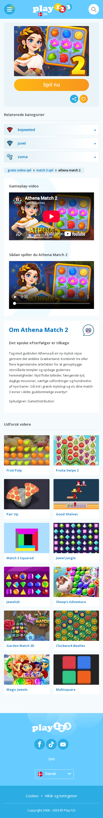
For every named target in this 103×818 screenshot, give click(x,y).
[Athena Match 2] (51, 51)
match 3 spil (44, 170)
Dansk (50, 773)
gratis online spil (19, 170)
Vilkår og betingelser (61, 795)
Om (51, 759)
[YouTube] (63, 744)
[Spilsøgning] (93, 9)
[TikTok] (51, 744)
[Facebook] (39, 744)
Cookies (32, 795)
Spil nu (51, 84)
